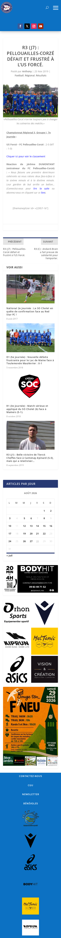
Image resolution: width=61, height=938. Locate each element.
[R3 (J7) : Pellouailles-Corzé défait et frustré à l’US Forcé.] (30, 100)
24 (9, 541)
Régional (30, 75)
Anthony (27, 71)
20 (31, 533)
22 (44, 533)
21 (37, 533)
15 (44, 525)
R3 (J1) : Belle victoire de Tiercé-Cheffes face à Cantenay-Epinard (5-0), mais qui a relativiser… (30, 457)
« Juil (9, 555)
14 (37, 525)
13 (31, 525)
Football (19, 75)
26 (24, 541)
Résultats (41, 75)
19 (24, 533)
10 (9, 525)
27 (31, 541)
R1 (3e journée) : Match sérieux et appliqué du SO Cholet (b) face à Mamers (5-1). (27, 409)
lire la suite (41, 188)
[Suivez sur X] (27, 26)
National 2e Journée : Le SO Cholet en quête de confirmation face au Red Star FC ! (29, 311)
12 (24, 525)
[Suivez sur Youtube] (40, 26)
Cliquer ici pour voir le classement (25, 156)
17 (9, 533)
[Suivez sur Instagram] (34, 26)
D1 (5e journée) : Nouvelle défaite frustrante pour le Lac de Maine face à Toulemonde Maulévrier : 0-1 (30, 360)
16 (50, 525)
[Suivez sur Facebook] (20, 26)
